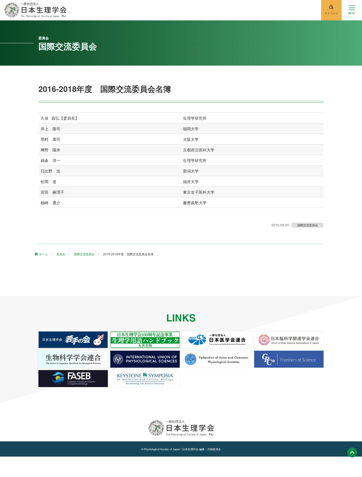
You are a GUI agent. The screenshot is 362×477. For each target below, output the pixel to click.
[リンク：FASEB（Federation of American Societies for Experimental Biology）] (73, 378)
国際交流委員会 (307, 225)
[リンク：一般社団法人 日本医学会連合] (217, 339)
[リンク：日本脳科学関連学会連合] (289, 339)
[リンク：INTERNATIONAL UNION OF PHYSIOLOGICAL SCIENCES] (145, 359)
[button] (352, 10)
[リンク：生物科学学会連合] (73, 359)
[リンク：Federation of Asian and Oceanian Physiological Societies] (217, 359)
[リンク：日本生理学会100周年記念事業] (145, 339)
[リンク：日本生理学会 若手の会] (73, 339)
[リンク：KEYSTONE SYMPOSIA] (145, 378)
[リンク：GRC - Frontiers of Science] (289, 359)
